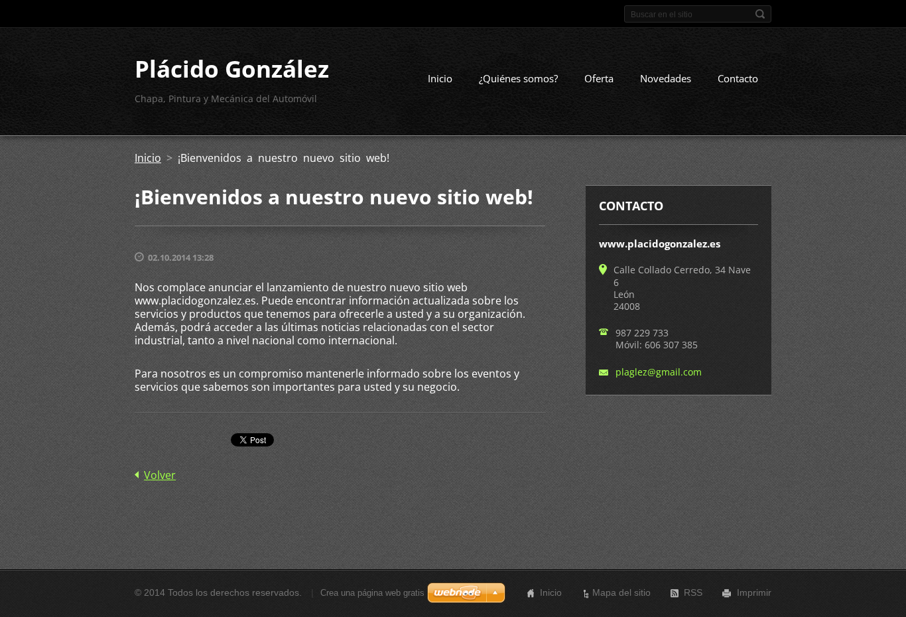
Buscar (760, 14)
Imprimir (754, 592)
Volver (160, 475)
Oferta (599, 78)
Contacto (738, 78)
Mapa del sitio (621, 592)
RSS (693, 592)
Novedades (665, 78)
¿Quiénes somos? (518, 78)
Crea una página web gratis (372, 593)
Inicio (440, 78)
